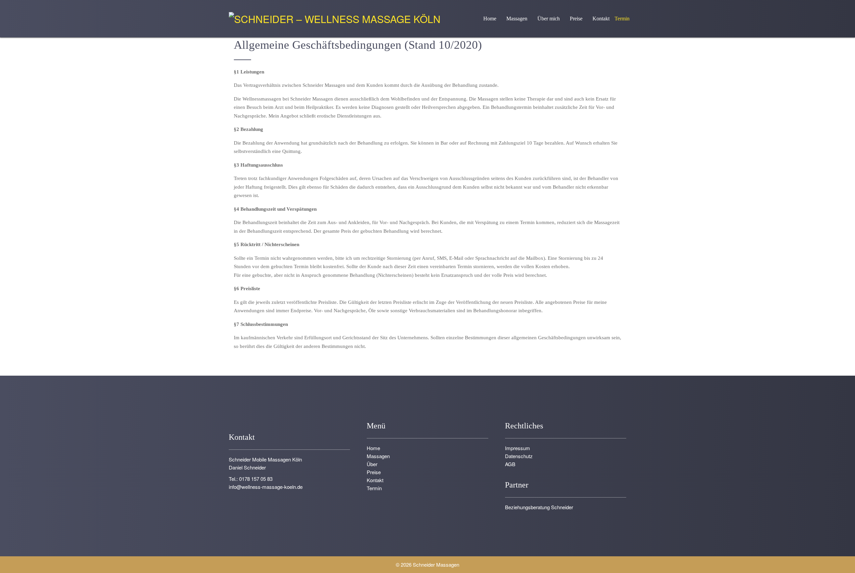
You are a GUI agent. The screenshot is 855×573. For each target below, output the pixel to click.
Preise (576, 18)
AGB (510, 463)
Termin (622, 18)
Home (489, 18)
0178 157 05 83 (256, 478)
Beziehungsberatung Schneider (539, 507)
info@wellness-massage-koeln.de (266, 486)
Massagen (516, 18)
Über (372, 463)
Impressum (517, 447)
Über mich (548, 18)
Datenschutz (519, 455)
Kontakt (601, 18)
